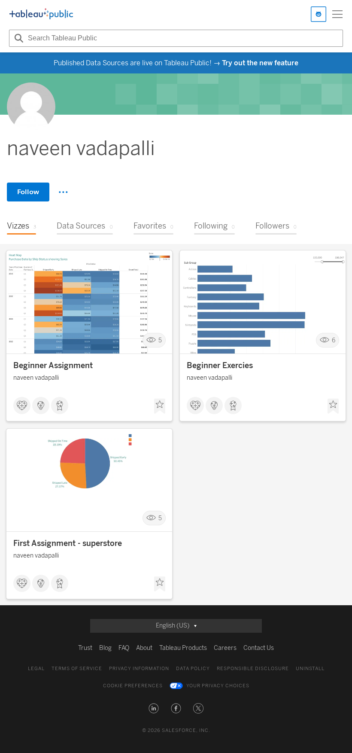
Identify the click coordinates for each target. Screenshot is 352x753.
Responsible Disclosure (253, 668)
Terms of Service (77, 668)
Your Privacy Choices (217, 686)
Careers (225, 648)
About (144, 648)
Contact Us (258, 648)
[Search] (17, 38)
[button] (154, 708)
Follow (28, 191)
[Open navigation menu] (337, 14)
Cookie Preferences (133, 686)
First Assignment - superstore (67, 543)
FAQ (123, 648)
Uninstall (310, 668)
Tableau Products (183, 648)
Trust (85, 648)
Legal (36, 668)
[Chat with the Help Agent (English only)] (318, 14)
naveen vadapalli (36, 377)
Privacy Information (139, 668)
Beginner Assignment (53, 365)
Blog (105, 648)
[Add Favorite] (159, 406)
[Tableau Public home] (41, 14)
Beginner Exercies (220, 365)
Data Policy (193, 668)
